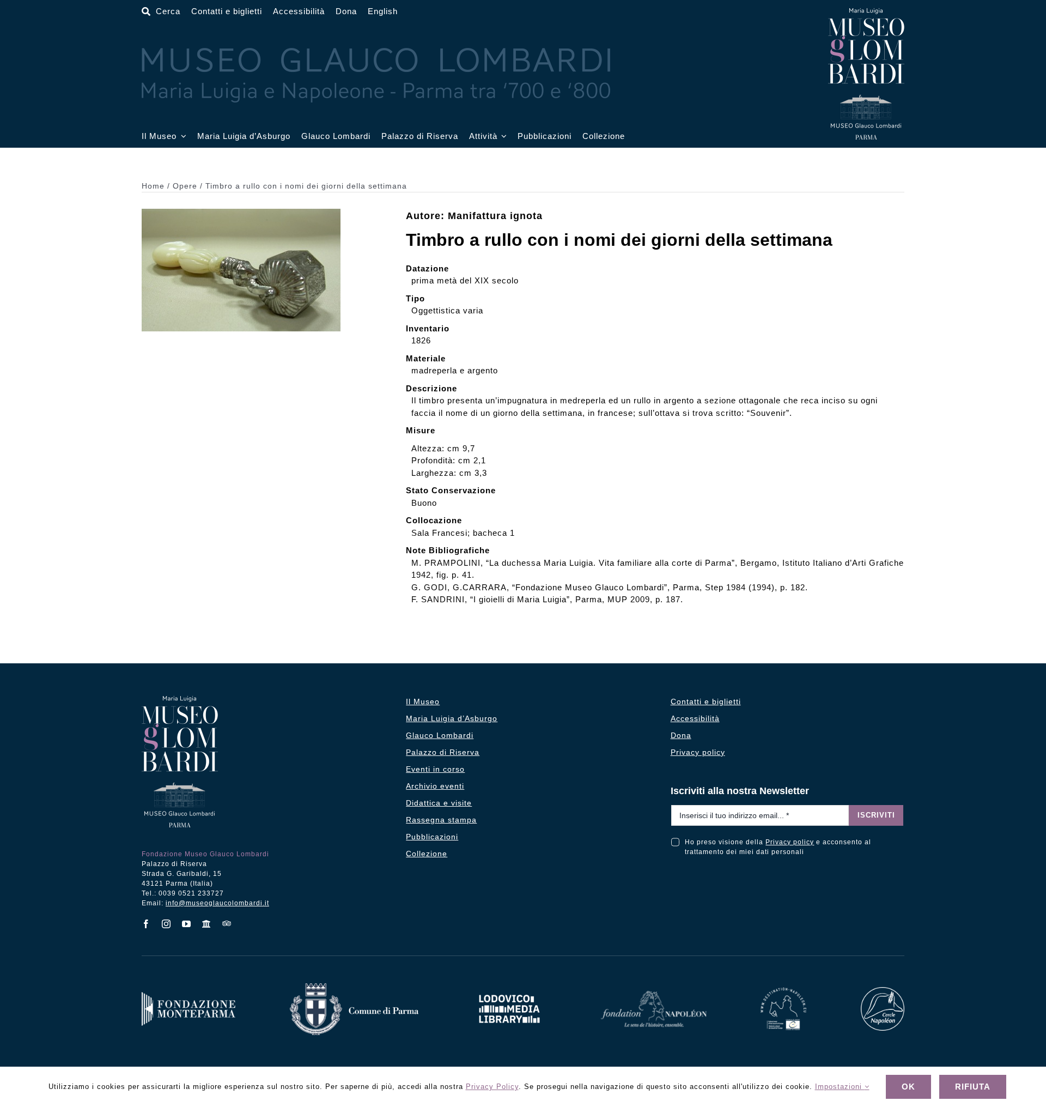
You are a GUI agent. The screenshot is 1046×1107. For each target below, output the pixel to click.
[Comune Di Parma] (354, 987)
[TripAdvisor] (227, 923)
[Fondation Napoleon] (654, 995)
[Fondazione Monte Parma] (188, 996)
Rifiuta (972, 1086)
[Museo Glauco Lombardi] (866, 12)
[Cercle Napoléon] (882, 991)
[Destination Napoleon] (783, 991)
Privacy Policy (492, 1086)
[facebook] (146, 924)
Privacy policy (789, 842)
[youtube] (186, 924)
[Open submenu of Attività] (502, 136)
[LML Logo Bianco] (509, 991)
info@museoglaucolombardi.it (217, 903)
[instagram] (166, 924)
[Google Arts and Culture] (206, 924)
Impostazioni (840, 1086)
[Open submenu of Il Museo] (181, 136)
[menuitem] (383, 11)
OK (908, 1086)
